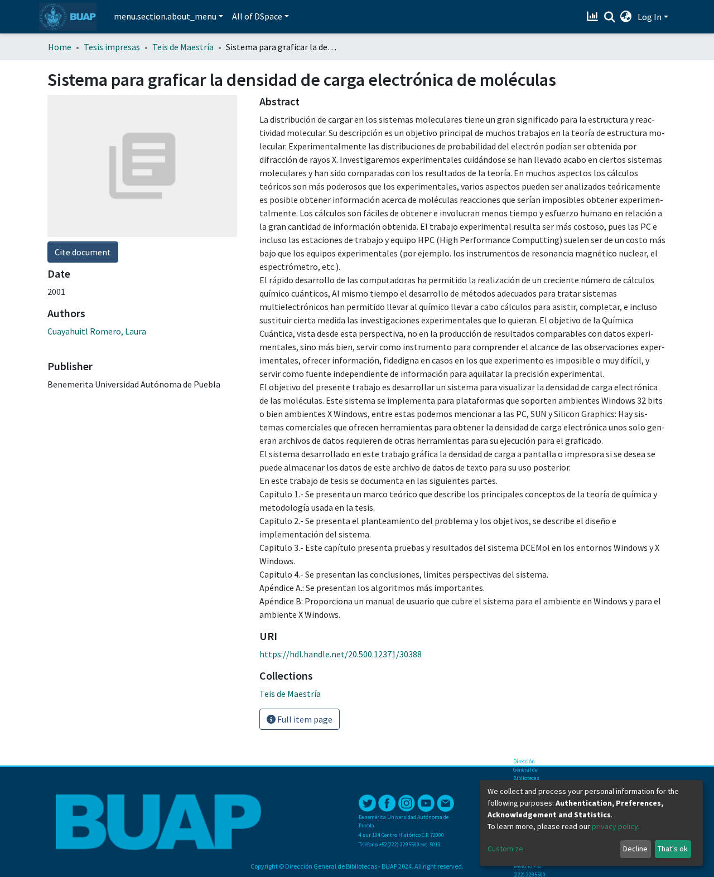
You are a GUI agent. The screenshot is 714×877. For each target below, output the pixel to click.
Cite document (83, 252)
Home (59, 46)
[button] (626, 16)
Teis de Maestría (183, 46)
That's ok (673, 849)
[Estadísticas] (594, 16)
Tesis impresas (112, 46)
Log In (650, 16)
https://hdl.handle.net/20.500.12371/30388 (340, 654)
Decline (635, 849)
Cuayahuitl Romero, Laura (96, 331)
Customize (505, 849)
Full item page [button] (304, 719)
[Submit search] (609, 17)
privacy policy (615, 826)
